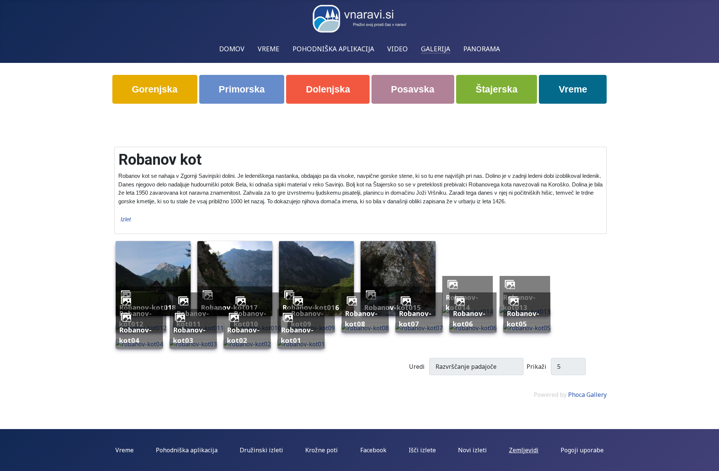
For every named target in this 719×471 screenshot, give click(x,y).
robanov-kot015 (392, 307)
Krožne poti (321, 450)
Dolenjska (328, 89)
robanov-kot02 (243, 335)
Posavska (412, 89)
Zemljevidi (524, 450)
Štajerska (497, 89)
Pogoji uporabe (582, 450)
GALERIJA (435, 48)
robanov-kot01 (297, 335)
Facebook (373, 450)
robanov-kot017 (229, 307)
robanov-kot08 (361, 318)
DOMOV (232, 48)
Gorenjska (155, 89)
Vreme (573, 89)
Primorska (242, 89)
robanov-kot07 (415, 318)
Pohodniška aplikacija (187, 450)
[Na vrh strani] (709, 461)
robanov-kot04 (135, 335)
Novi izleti (472, 450)
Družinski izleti (261, 450)
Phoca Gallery (587, 395)
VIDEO (397, 48)
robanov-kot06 (469, 318)
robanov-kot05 (523, 318)
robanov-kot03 (189, 335)
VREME (268, 48)
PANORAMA (481, 48)
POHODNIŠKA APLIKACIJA (333, 48)
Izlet (126, 219)
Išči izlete (422, 450)
